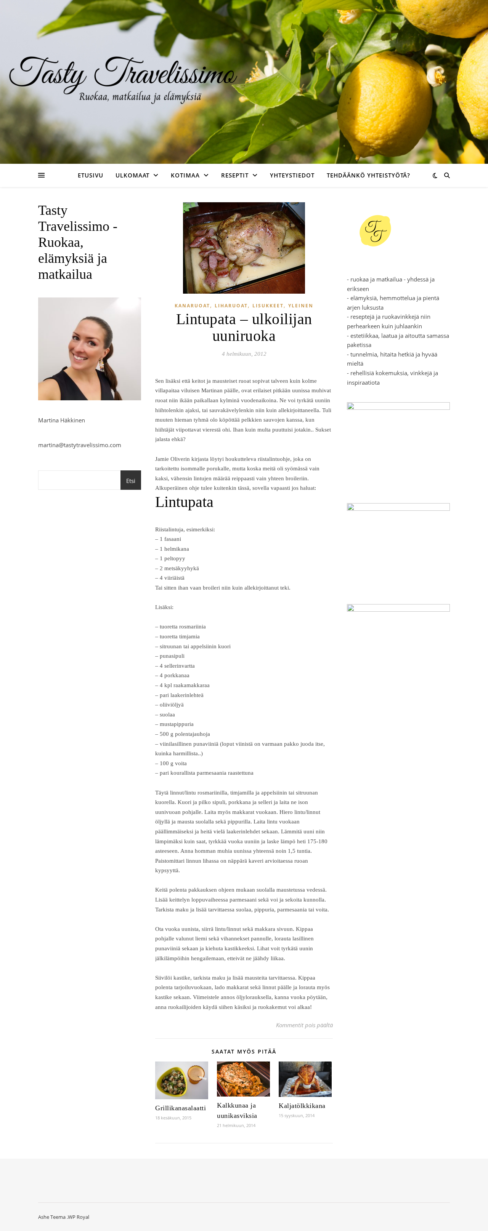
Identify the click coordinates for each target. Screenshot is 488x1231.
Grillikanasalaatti (180, 1108)
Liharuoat (231, 305)
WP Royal (78, 1216)
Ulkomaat (132, 175)
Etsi (130, 480)
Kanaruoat (192, 305)
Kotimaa (185, 175)
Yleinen (300, 305)
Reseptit (235, 175)
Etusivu (90, 175)
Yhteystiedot (292, 175)
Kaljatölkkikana (302, 1105)
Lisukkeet (268, 305)
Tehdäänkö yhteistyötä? (368, 175)
